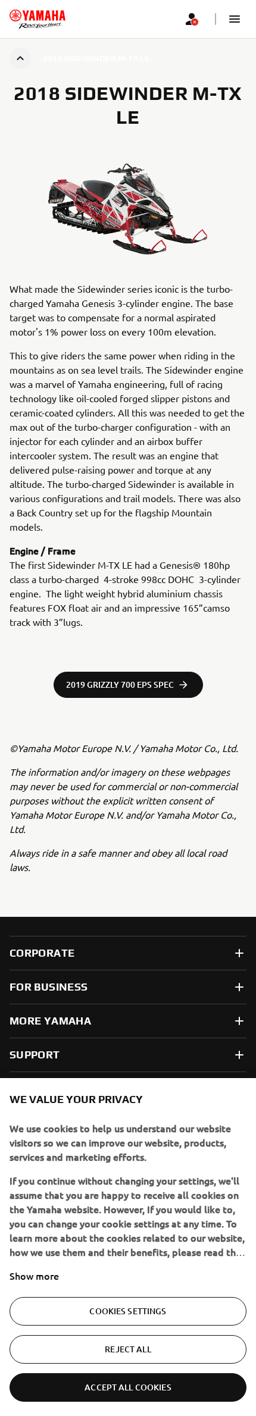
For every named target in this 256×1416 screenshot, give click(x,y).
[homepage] (37, 19)
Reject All (128, 1349)
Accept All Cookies (128, 1387)
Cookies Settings (127, 1311)
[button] (234, 19)
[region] (128, 1247)
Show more (34, 1275)
